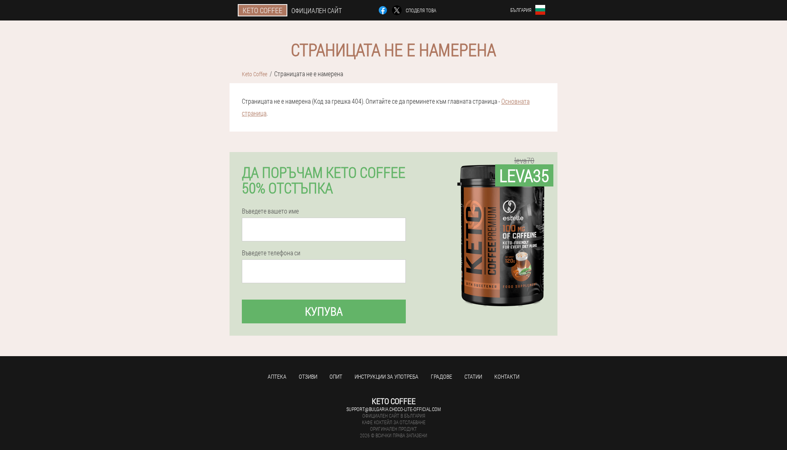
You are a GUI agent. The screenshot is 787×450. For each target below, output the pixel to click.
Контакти (506, 376)
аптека (277, 376)
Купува (324, 311)
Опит (336, 376)
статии (473, 376)
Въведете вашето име (270, 211)
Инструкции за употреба (387, 376)
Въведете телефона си (271, 253)
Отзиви (308, 376)
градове (441, 376)
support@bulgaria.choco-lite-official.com (393, 409)
